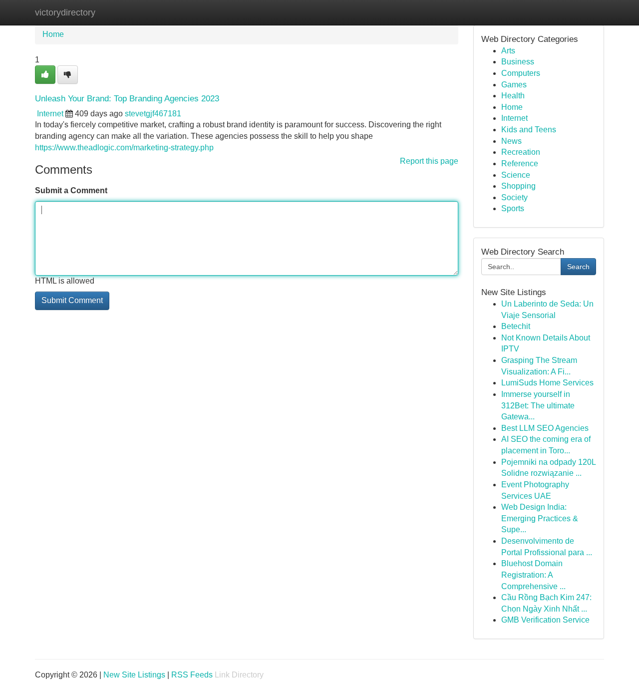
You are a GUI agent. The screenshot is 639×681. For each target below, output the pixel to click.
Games (514, 84)
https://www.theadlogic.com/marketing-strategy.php (124, 147)
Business (517, 61)
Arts (508, 50)
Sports (512, 208)
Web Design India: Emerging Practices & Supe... (539, 518)
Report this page (429, 161)
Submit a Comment (71, 190)
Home (53, 34)
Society (514, 197)
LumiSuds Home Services (547, 382)
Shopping (518, 186)
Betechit (515, 326)
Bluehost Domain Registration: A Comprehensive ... (533, 574)
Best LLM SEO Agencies (545, 428)
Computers (520, 73)
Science (515, 175)
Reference (519, 163)
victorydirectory (65, 12)
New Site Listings (134, 675)
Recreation (520, 152)
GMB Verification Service (545, 620)
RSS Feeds (192, 675)
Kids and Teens (528, 129)
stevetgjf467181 (153, 113)
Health (513, 95)
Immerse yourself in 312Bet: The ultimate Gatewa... (538, 405)
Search (578, 267)
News (511, 141)
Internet (50, 113)
